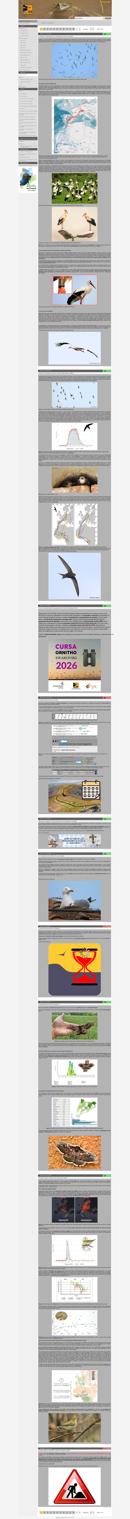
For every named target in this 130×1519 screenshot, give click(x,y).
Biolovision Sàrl (59, 1517)
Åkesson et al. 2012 (71, 551)
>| (73, 29)
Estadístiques (23, 86)
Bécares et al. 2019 (52, 158)
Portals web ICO (104, 2)
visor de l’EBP (77, 1194)
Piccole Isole (61, 1270)
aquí (47, 832)
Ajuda (21, 77)
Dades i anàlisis (23, 38)
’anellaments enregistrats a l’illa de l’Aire (62, 1337)
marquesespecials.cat (44, 257)
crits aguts (103, 376)
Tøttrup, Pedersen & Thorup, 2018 (51, 1404)
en (108, 18)
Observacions (23, 28)
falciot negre (51, 411)
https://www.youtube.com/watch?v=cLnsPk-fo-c (50, 778)
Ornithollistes (71, 452)
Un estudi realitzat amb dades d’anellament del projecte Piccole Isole (55, 1347)
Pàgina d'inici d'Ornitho (24, 21)
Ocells (21, 143)
